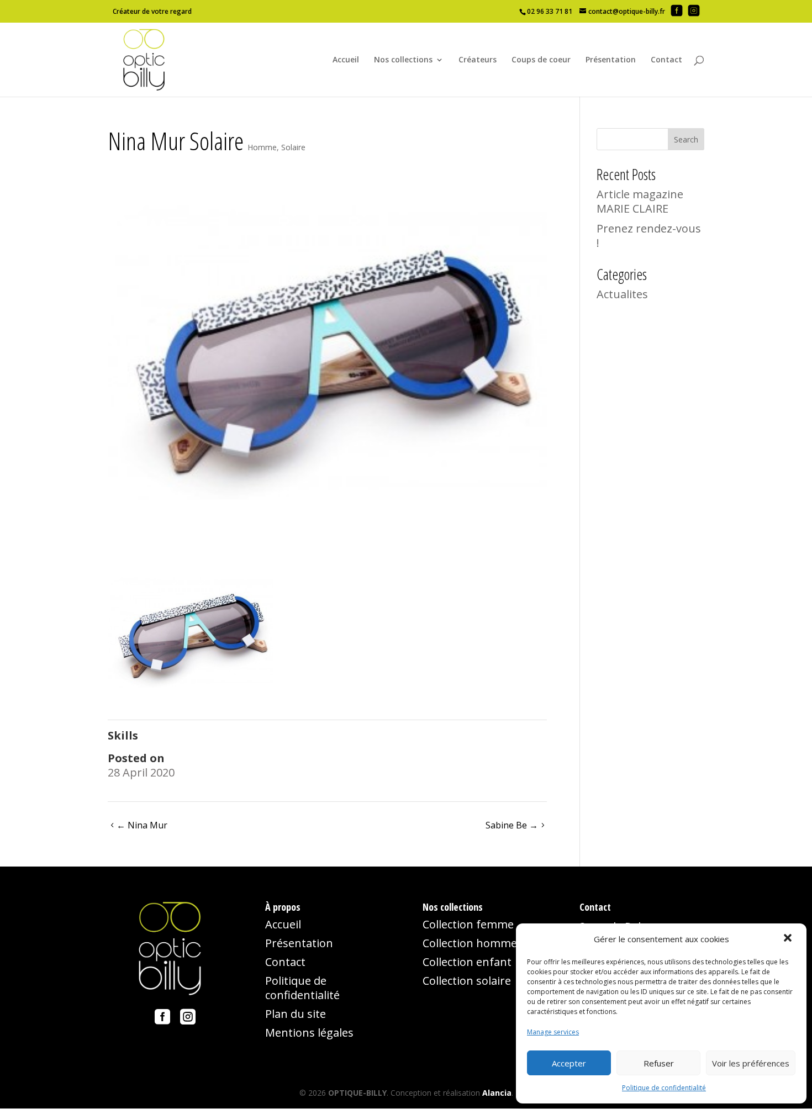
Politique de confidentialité (664, 1087)
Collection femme (468, 924)
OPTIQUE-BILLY (357, 1092)
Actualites (622, 294)
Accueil (346, 60)
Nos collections (403, 60)
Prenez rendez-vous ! (649, 235)
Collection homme (470, 943)
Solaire (293, 147)
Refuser (659, 1063)
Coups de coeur (541, 60)
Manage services (553, 1032)
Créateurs (477, 60)
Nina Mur (142, 825)
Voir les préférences (750, 1063)
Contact (666, 60)
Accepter (569, 1063)
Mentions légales (309, 1032)
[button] (788, 939)
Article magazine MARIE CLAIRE (640, 201)
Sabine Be (512, 825)
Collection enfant (467, 961)
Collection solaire (467, 980)
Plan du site (295, 1013)
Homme (262, 147)
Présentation (611, 60)
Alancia (497, 1092)
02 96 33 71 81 (549, 11)
